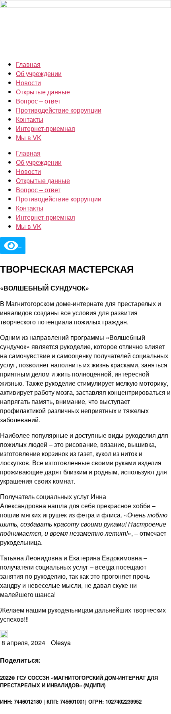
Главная (28, 64)
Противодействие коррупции (58, 110)
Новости (28, 82)
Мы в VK (28, 137)
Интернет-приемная (45, 128)
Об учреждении (39, 73)
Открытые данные (43, 91)
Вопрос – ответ (38, 100)
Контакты (29, 119)
